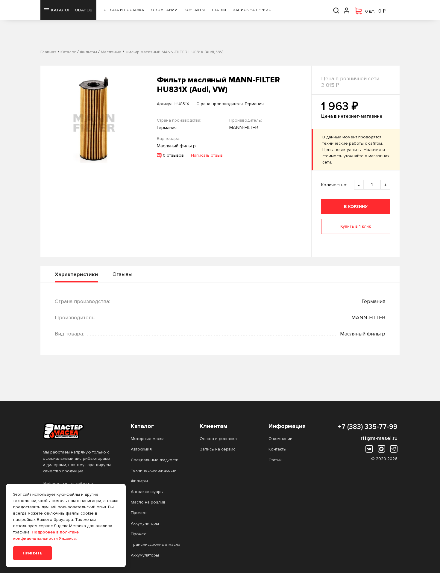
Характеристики (76, 274)
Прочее (139, 512)
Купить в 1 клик (355, 226)
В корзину (356, 206)
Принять (32, 553)
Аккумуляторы (145, 523)
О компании (164, 10)
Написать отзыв (207, 155)
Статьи (219, 10)
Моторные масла (148, 438)
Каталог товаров (72, 10)
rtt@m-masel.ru (379, 438)
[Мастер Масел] (77, 431)
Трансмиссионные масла (155, 544)
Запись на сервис (252, 10)
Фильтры (139, 480)
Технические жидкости (154, 470)
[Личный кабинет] (347, 10)
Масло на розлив (148, 502)
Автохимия (141, 449)
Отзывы (122, 274)
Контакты (195, 10)
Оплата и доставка (124, 10)
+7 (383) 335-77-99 (367, 427)
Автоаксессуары (147, 491)
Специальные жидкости (154, 459)
